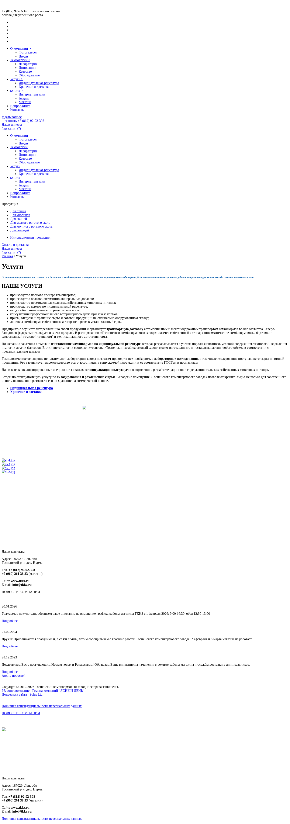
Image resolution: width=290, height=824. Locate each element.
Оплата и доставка (15, 244)
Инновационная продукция (30, 237)
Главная (7, 256)
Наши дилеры (12, 126)
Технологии (20, 60)
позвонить (23, 120)
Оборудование (29, 75)
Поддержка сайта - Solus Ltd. (22, 694)
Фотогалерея (28, 52)
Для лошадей (19, 230)
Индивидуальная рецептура (39, 83)
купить (16, 90)
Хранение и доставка (34, 87)
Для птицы (18, 211)
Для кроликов (20, 215)
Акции (24, 98)
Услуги (16, 79)
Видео (23, 56)
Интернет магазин (32, 94)
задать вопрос (12, 117)
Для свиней (18, 219)
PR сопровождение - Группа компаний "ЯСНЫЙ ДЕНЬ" (43, 690)
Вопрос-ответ (20, 106)
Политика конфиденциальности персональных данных (42, 706)
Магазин (25, 102)
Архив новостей (13, 675)
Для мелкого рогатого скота (30, 222)
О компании (20, 48)
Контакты (17, 109)
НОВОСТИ (21, 713)
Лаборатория (28, 64)
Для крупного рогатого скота (31, 226)
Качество (25, 71)
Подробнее (10, 621)
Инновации (27, 67)
